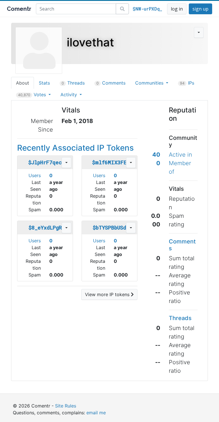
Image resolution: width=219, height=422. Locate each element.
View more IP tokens (108, 294)
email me (96, 412)
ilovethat (90, 42)
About (22, 83)
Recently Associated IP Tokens (75, 148)
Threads (73, 83)
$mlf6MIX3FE (109, 162)
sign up (200, 9)
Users (35, 175)
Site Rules (65, 406)
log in (177, 9)
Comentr (19, 8)
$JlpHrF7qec (45, 162)
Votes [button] (32, 94)
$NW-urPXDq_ (147, 9)
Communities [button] (150, 83)
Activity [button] (69, 94)
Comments (110, 83)
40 (156, 154)
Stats (44, 83)
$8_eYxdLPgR (45, 227)
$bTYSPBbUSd (109, 227)
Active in (180, 154)
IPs (187, 83)
